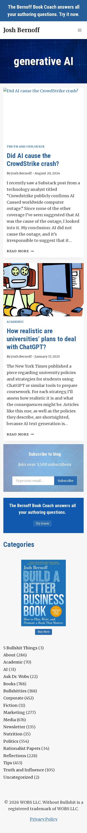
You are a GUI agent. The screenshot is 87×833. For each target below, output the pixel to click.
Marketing (14, 712)
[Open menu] (79, 30)
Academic (15, 321)
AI (5, 669)
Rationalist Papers (21, 748)
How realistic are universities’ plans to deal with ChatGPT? (41, 339)
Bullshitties (15, 690)
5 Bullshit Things (20, 647)
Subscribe (65, 481)
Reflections (14, 755)
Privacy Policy (43, 819)
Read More (20, 251)
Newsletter (14, 726)
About (9, 655)
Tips (7, 762)
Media (9, 719)
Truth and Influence (26, 146)
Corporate (13, 698)
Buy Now (44, 631)
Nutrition (13, 734)
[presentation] (43, 114)
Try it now (68, 14)
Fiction (10, 705)
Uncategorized (18, 777)
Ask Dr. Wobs (16, 676)
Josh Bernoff (21, 173)
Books (9, 683)
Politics (10, 741)
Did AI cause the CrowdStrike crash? (33, 159)
